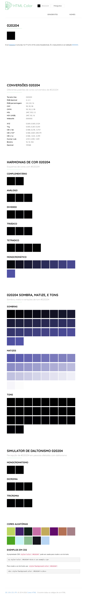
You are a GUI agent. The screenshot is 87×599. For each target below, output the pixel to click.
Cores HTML (31, 592)
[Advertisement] (43, 62)
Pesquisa (58, 6)
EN (9, 592)
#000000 (75, 45)
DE (6, 592)
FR (16, 592)
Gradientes (52, 14)
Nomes (72, 14)
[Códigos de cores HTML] (19, 2)
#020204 (12, 45)
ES (13, 592)
